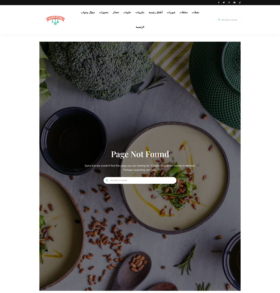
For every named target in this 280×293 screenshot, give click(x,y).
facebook (218, 2)
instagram (229, 2)
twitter (223, 2)
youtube (234, 2)
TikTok (239, 2)
